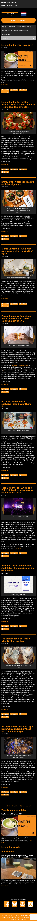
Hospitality (23, 30)
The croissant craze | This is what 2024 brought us (15, 640)
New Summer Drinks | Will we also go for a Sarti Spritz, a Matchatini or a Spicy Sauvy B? (17, 856)
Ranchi (5, 371)
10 (16, 806)
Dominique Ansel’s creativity (20, 365)
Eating (4, 30)
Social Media (21, 27)
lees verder (4, 85)
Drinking (9, 30)
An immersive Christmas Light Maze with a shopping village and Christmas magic (17, 729)
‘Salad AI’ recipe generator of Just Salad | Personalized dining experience (18, 568)
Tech (28, 27)
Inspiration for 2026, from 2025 (17, 45)
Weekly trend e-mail (18, 20)
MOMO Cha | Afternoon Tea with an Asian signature (18, 183)
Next (34, 123)
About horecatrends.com (9, 6)
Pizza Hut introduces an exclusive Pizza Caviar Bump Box (16, 404)
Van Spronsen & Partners (9, 2)
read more (4, 886)
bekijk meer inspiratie (25, 806)
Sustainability (6, 34)
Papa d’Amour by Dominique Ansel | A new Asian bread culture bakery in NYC (16, 318)
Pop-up (4, 27)
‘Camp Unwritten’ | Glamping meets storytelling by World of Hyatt (17, 251)
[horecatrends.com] (9, 14)
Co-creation (11, 27)
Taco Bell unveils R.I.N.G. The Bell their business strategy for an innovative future (17, 490)
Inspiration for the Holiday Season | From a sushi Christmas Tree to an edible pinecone (18, 104)
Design (16, 30)
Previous (3, 123)
